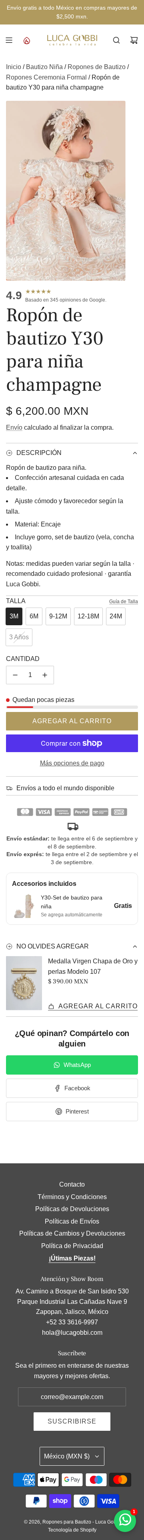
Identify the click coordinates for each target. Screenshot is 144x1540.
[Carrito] (134, 40)
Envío (14, 427)
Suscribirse (72, 1421)
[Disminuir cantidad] (15, 675)
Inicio (13, 66)
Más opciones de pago (72, 763)
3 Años (19, 637)
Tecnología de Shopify (72, 1530)
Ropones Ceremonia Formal (46, 77)
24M (116, 616)
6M (34, 616)
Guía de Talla (123, 601)
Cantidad (23, 658)
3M (14, 616)
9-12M (58, 616)
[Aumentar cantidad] (45, 675)
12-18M (88, 616)
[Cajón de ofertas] (26, 40)
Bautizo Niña (44, 66)
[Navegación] (9, 40)
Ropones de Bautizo (97, 66)
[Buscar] (116, 40)
